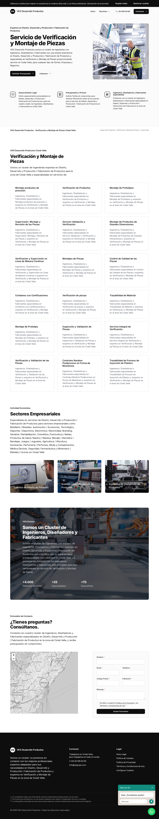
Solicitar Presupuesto (21, 74)
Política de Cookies (124, 758)
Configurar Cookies (125, 770)
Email (99, 668)
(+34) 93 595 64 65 (77, 761)
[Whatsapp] (151, 811)
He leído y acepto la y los (119, 704)
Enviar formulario (120, 711)
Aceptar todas (121, 3)
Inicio (93, 11)
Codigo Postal (103, 679)
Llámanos (44, 74)
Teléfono (126, 668)
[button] (44, 683)
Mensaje (101, 689)
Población (127, 679)
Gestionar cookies (141, 3)
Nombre (101, 657)
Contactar (140, 11)
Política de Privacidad (125, 703)
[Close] (152, 788)
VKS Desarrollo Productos (29, 11)
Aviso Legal (121, 754)
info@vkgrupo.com (77, 765)
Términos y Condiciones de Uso (112, 705)
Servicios (103, 11)
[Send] (151, 801)
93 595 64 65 (124, 11)
